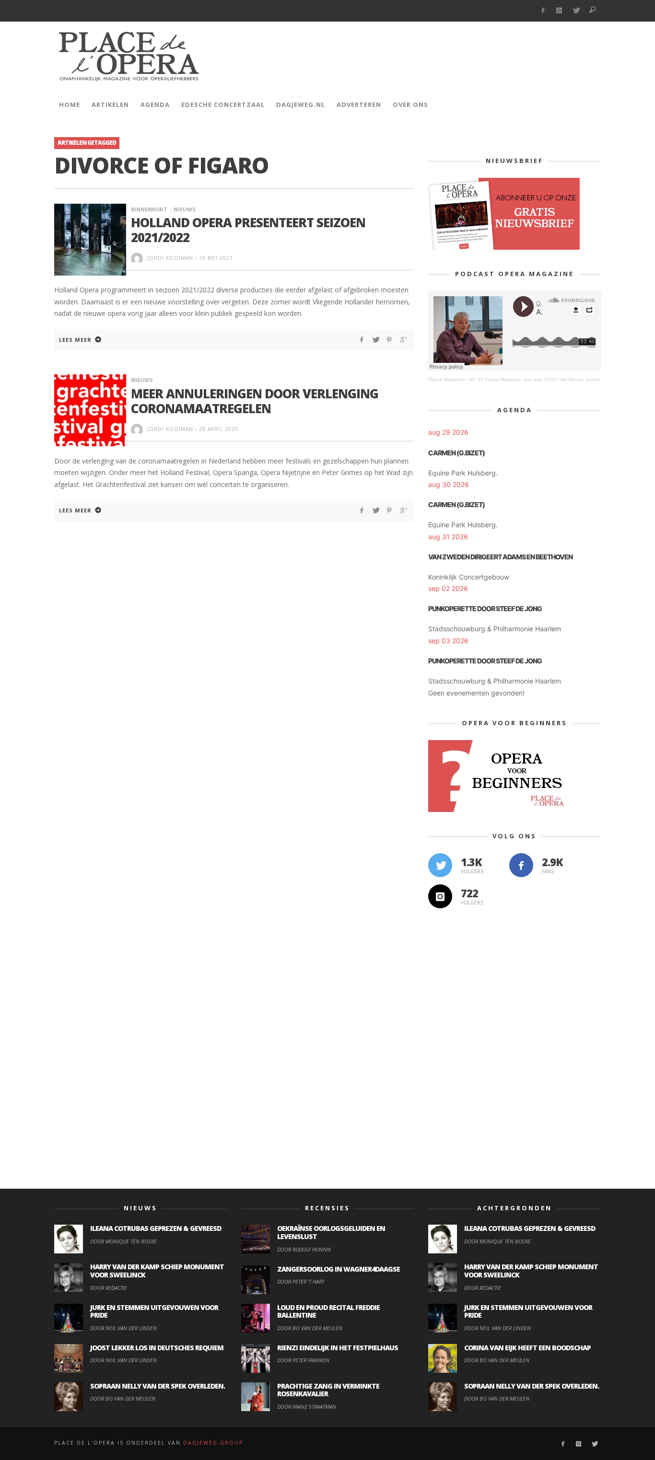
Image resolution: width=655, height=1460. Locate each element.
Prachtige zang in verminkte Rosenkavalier (328, 1390)
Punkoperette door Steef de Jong (485, 608)
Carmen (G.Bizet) (456, 453)
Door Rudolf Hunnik (304, 1249)
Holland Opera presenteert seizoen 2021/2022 (248, 230)
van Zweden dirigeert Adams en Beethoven (500, 557)
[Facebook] (543, 11)
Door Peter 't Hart (300, 1281)
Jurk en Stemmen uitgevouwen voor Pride (154, 1311)
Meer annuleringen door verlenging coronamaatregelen (254, 401)
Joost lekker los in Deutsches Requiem (156, 1347)
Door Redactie (108, 1287)
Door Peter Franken (303, 1360)
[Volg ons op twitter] (440, 865)
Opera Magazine (446, 379)
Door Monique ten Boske (123, 1241)
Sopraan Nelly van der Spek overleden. (157, 1385)
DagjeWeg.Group (213, 1442)
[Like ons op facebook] (521, 865)
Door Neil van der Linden (123, 1328)
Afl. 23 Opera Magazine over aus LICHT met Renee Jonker (534, 379)
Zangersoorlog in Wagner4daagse (338, 1269)
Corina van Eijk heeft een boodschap (527, 1347)
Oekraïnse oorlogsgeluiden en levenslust (331, 1232)
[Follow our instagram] (440, 896)
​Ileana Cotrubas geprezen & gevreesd (155, 1228)
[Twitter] (576, 11)
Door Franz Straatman (306, 1406)
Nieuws (185, 209)
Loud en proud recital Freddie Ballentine (328, 1311)
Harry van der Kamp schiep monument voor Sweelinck (157, 1270)
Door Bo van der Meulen (122, 1398)
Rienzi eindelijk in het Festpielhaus (337, 1347)
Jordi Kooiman (170, 258)
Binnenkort (149, 209)
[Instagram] (559, 11)
